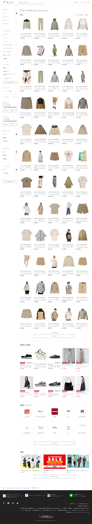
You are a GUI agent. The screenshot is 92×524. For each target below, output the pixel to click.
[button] (10, 13)
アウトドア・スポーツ (10, 487)
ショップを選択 (9, 91)
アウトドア (19, 487)
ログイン (77, 2)
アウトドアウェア (26, 487)
